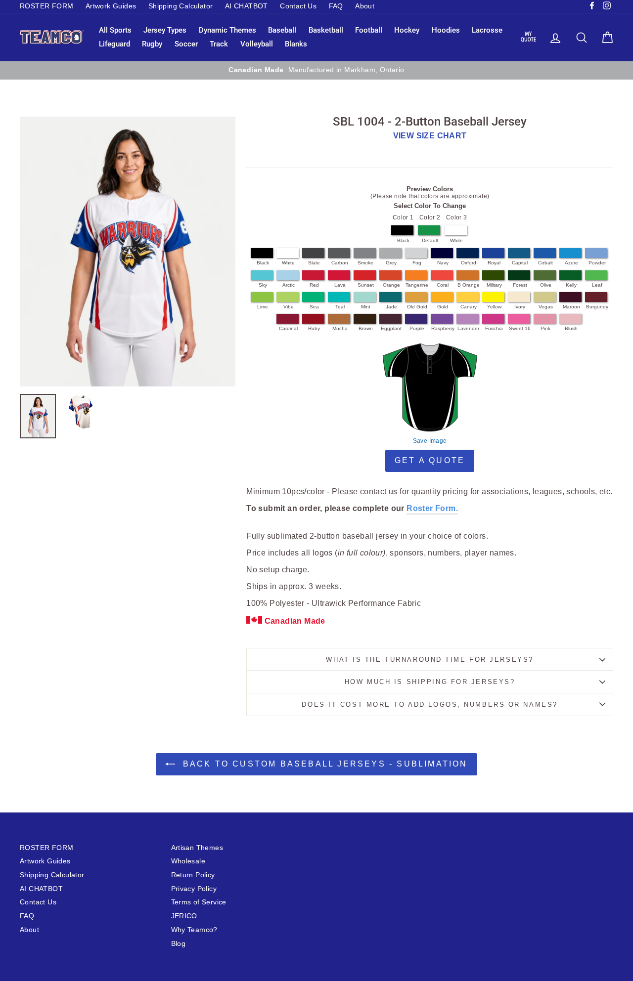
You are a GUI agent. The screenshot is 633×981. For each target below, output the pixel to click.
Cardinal (288, 328)
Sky (263, 285)
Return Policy (193, 875)
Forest (520, 285)
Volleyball (256, 44)
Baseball (282, 30)
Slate (314, 262)
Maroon (571, 306)
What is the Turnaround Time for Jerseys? (429, 659)
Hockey (406, 30)
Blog (178, 943)
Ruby (314, 328)
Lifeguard (114, 44)
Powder (597, 262)
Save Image (430, 440)
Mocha (340, 328)
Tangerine (417, 285)
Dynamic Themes (227, 30)
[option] (128, 251)
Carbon (339, 262)
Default (430, 240)
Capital (520, 262)
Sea (314, 306)
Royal (494, 262)
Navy (443, 262)
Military (494, 285)
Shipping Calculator (180, 6)
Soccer (186, 44)
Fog (416, 262)
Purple (416, 328)
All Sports (115, 30)
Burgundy (597, 306)
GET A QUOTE (430, 460)
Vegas (546, 306)
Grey (391, 262)
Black (403, 240)
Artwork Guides (111, 6)
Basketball (326, 30)
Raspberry (442, 328)
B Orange (468, 285)
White (456, 240)
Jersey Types (164, 30)
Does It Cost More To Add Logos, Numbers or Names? (429, 704)
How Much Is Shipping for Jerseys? (430, 681)
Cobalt (545, 262)
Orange (391, 285)
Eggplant (391, 328)
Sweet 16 (520, 328)
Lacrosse (487, 30)
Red (314, 285)
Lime (262, 306)
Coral (443, 285)
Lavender (468, 328)
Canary (468, 306)
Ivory (519, 306)
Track (219, 44)
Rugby (152, 44)
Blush (571, 328)
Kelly (571, 285)
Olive (545, 285)
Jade (391, 306)
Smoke (365, 262)
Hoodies (446, 30)
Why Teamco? (194, 930)
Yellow (494, 306)
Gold (442, 306)
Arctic (288, 285)
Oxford (468, 262)
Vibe (288, 306)
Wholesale (188, 861)
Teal (340, 306)
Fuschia (494, 328)
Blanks (296, 44)
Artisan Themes (197, 848)
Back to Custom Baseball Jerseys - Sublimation (323, 764)
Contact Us (298, 6)
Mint (365, 306)
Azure (571, 262)
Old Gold (417, 306)
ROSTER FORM (46, 6)
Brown (366, 328)
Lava (340, 285)
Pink (545, 328)
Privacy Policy (194, 889)
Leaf (597, 285)
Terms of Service (198, 902)
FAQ (336, 6)
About (364, 6)
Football (368, 30)
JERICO (184, 916)
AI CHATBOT (246, 6)
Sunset (366, 285)
